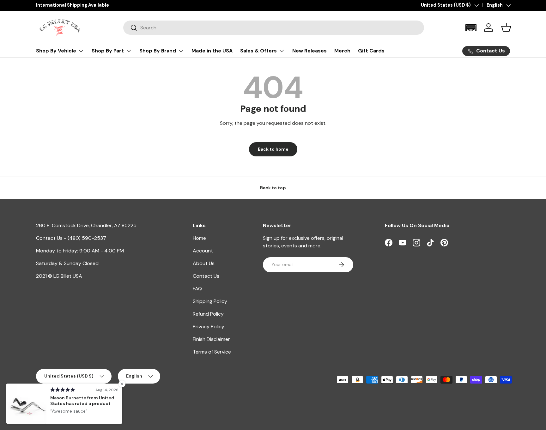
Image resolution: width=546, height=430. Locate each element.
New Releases (309, 50)
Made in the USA (212, 50)
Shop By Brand (157, 50)
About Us (204, 263)
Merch (342, 50)
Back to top (273, 188)
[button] (470, 27)
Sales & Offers (258, 50)
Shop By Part (108, 50)
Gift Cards (371, 50)
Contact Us (206, 276)
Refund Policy (208, 314)
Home (199, 238)
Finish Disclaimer (211, 339)
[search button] (130, 28)
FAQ (197, 288)
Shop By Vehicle (56, 50)
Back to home (273, 149)
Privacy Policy (208, 326)
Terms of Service (212, 351)
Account (203, 250)
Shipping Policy (210, 301)
